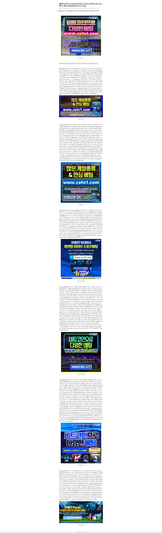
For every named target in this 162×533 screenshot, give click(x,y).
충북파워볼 (82, 135)
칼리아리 (83, 485)
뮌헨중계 (64, 403)
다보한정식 (79, 83)
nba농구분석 (70, 132)
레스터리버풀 (69, 290)
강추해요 (64, 74)
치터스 (97, 232)
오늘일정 (75, 388)
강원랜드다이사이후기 (82, 235)
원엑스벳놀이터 (70, 139)
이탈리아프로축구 (85, 314)
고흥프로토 (95, 385)
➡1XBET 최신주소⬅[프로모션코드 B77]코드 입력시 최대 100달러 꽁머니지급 (78, 63)
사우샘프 (80, 148)
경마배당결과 (74, 419)
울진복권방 (77, 210)
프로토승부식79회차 (83, 230)
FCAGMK (98, 159)
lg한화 (95, 397)
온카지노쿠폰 (62, 124)
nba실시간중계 (64, 324)
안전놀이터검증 (94, 483)
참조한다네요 (77, 79)
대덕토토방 (62, 471)
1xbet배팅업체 (71, 226)
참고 (62, 75)
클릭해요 (66, 86)
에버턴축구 (87, 306)
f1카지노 (64, 479)
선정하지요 (84, 77)
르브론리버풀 (69, 130)
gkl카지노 (96, 494)
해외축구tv (97, 151)
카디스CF (88, 228)
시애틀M (62, 215)
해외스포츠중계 (80, 415)
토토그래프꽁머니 (65, 406)
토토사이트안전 (85, 141)
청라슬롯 (75, 490)
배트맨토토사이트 (96, 408)
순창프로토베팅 (63, 287)
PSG (80, 481)
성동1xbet (88, 396)
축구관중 (61, 210)
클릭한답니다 (62, 68)
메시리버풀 (96, 219)
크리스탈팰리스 (63, 379)
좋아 (70, 81)
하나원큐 (63, 157)
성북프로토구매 (71, 155)
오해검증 (71, 417)
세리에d (84, 292)
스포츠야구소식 (76, 297)
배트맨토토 (63, 305)
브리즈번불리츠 (87, 414)
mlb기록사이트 (96, 315)
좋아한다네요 (77, 92)
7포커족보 (63, 224)
